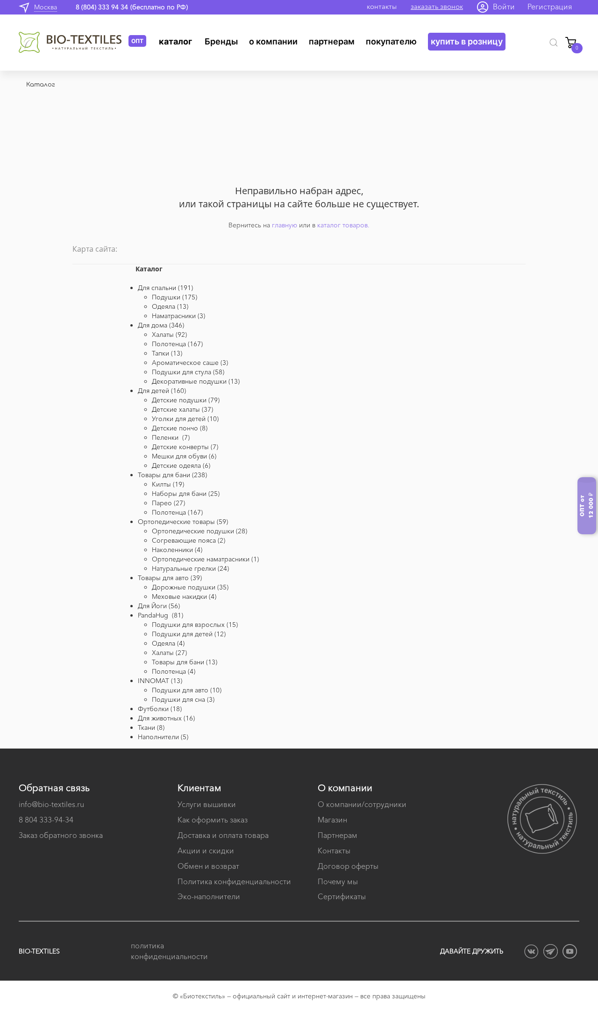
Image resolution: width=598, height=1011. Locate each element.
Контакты (334, 850)
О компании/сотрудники (362, 804)
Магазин (332, 819)
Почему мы (338, 881)
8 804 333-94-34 (46, 819)
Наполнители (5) (163, 737)
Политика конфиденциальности (234, 881)
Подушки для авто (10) (186, 690)
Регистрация (549, 6)
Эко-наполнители (209, 896)
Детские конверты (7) (185, 447)
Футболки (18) (160, 709)
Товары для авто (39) (170, 578)
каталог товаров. (343, 225)
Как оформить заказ (213, 819)
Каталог (175, 41)
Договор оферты (348, 866)
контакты (382, 6)
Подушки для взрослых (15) (195, 624)
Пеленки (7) (171, 437)
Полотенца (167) (177, 344)
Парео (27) (168, 503)
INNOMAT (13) (160, 680)
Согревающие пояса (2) (188, 540)
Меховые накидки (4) (184, 596)
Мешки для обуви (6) (184, 456)
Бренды (221, 41)
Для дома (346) (161, 325)
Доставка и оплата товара (223, 835)
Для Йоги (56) (159, 606)
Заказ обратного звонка (61, 835)
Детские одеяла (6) (181, 465)
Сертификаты (342, 896)
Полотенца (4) (173, 671)
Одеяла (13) (170, 306)
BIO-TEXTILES (39, 951)
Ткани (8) (151, 727)
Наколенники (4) (177, 550)
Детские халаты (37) (182, 409)
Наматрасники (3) (178, 316)
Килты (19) (168, 484)
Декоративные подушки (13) (196, 381)
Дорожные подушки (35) (190, 587)
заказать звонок (437, 6)
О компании (273, 41)
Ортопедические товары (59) (183, 521)
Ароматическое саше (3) (190, 362)
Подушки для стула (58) (188, 372)
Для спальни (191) (165, 288)
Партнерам (332, 41)
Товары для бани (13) (184, 662)
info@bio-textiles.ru (51, 804)
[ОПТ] (73, 42)
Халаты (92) (169, 334)
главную (284, 225)
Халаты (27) (169, 652)
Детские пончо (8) (179, 428)
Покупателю (391, 41)
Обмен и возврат (208, 866)
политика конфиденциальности (168, 951)
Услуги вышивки (207, 804)
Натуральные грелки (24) (190, 568)
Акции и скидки (206, 850)
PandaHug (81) (160, 615)
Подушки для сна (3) (183, 699)
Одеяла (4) (168, 643)
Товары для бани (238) (172, 475)
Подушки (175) (174, 297)
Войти (504, 6)
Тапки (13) (167, 353)
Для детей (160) (162, 390)
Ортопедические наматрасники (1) (205, 559)
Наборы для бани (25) (186, 493)
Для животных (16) (166, 718)
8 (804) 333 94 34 (102, 7)
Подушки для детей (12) (189, 634)
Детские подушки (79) (186, 400)
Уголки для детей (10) (185, 419)
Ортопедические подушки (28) (199, 531)
